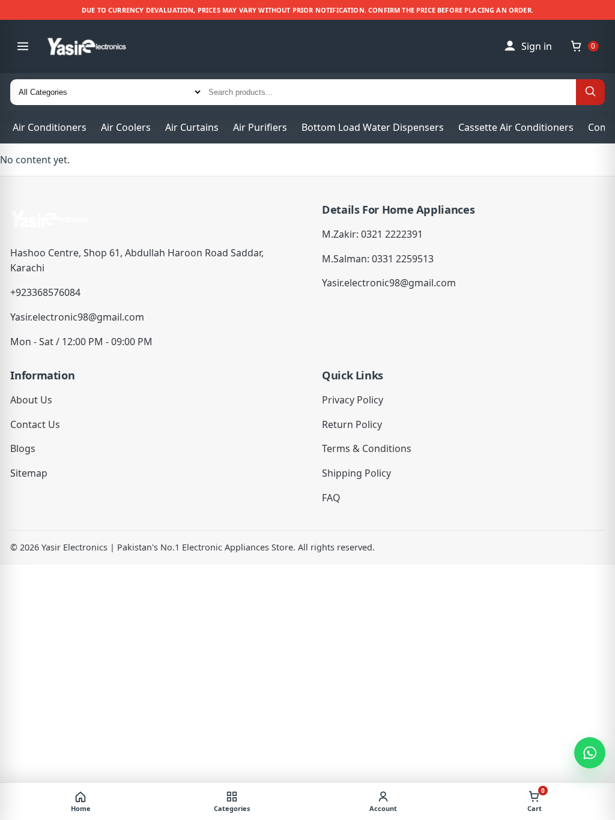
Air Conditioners (49, 127)
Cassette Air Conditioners (516, 127)
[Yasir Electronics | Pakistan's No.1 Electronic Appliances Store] (95, 46)
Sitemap (28, 473)
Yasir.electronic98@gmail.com (77, 317)
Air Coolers (126, 127)
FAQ (331, 497)
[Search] (590, 92)
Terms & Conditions (366, 448)
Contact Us (35, 424)
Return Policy (352, 424)
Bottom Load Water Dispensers (372, 127)
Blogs (22, 448)
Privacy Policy (352, 399)
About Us (31, 399)
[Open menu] (22, 46)
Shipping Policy (356, 473)
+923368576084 (45, 292)
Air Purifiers (260, 127)
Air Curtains (192, 127)
